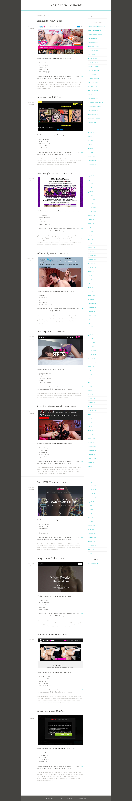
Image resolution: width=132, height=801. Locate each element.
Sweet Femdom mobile (56, 774)
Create (81, 76)
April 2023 (90, 287)
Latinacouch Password (93, 86)
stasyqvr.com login (45, 626)
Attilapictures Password (93, 82)
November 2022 (92, 307)
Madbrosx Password (93, 110)
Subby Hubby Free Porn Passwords (53, 253)
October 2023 (91, 263)
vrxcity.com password (42, 549)
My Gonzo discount (56, 82)
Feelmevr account (77, 698)
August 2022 (91, 319)
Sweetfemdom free (44, 776)
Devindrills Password (93, 54)
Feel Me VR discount (57, 696)
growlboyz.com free (42, 164)
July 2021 (90, 370)
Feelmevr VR (56, 700)
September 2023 (92, 267)
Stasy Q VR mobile (44, 622)
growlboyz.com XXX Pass (49, 97)
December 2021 (92, 351)
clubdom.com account (50, 471)
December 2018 (92, 486)
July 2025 (90, 180)
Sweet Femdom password (69, 774)
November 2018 (92, 490)
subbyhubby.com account (64, 319)
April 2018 (90, 517)
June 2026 (90, 140)
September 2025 (92, 172)
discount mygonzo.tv (46, 82)
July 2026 (90, 136)
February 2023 (91, 295)
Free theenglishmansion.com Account (55, 173)
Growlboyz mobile (41, 162)
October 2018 (91, 494)
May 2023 (90, 283)
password (59, 393)
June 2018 (90, 509)
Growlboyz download (56, 160)
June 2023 (90, 279)
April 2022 (90, 335)
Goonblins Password (93, 74)
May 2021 (90, 378)
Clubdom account (72, 467)
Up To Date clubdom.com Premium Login (56, 406)
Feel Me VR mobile (57, 698)
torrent (66, 397)
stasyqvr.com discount (65, 624)
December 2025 (92, 160)
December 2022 (92, 303)
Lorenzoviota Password (93, 46)
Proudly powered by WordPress (56, 798)
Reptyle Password (92, 38)
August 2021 (91, 366)
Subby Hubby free (58, 315)
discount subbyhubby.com (47, 315)
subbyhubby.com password (60, 321)
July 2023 (90, 275)
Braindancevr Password (93, 66)
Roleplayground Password (94, 106)
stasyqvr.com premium (68, 626)
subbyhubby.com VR (42, 323)
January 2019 (91, 482)
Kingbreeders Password (94, 42)
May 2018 (90, 513)
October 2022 (91, 311)
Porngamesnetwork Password (95, 102)
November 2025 (92, 164)
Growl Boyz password (70, 158)
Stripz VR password (64, 395)
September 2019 (92, 458)
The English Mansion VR (62, 238)
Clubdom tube (40, 471)
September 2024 (92, 219)
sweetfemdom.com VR (47, 780)
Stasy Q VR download (57, 620)
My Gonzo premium (50, 84)
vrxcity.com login (76, 547)
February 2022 (91, 343)
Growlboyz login (77, 160)
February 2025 (91, 199)
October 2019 (91, 454)
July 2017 (90, 553)
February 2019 (91, 478)
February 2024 (91, 247)
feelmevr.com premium (54, 702)
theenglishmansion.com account (48, 240)
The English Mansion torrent (49, 238)
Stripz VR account (71, 393)
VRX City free (54, 543)
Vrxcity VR (67, 545)
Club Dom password (62, 467)
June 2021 (90, 374)
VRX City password (63, 543)
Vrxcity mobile (60, 545)
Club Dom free (44, 467)
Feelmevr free (40, 700)
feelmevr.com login (75, 700)
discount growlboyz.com (47, 158)
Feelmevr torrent (48, 700)
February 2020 (91, 438)
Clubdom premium (75, 469)
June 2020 (90, 422)
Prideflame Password (93, 122)
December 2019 (92, 446)
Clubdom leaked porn (57, 469)
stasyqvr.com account (54, 624)
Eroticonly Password (93, 58)
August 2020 (91, 414)
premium (64, 393)
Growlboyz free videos (67, 160)
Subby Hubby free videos (69, 315)
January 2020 (91, 442)
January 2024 (91, 251)
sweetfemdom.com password (63, 778)
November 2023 (92, 259)
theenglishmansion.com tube (66, 244)
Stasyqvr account (72, 622)
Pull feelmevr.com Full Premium (52, 635)
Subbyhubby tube (53, 319)
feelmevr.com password (43, 702)
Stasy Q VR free (67, 620)
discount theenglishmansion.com (49, 235)
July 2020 (90, 418)
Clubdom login (66, 469)
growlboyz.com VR (64, 164)
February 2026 (91, 156)
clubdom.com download (61, 471)
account (43, 393)
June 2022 (90, 327)
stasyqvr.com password (56, 626)
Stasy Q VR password (55, 622)
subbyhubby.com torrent (74, 321)
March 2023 (90, 291)
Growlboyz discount (46, 160)
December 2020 (92, 398)
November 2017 (92, 537)
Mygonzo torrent (44, 86)
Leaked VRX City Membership (51, 482)
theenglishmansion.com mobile (62, 242)
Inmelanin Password (93, 90)
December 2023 (92, 255)
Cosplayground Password (94, 98)
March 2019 (90, 474)
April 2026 (90, 148)
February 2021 (91, 390)
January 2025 (91, 204)
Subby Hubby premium (70, 317)
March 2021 (90, 386)
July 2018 (90, 506)
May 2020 (90, 426)
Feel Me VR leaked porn (46, 698)
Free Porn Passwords (93, 563)
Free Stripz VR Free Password (51, 332)
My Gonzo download (66, 82)
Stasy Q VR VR (64, 622)
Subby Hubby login (48, 317)
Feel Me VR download (68, 696)
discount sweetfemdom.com (47, 772)
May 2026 (90, 144)
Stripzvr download (46, 397)
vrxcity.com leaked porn (65, 547)
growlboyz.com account (70, 162)
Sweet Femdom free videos (74, 772)
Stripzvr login (54, 397)
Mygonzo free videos (68, 84)
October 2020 (91, 406)
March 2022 (90, 339)
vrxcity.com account (75, 545)
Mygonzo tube (52, 86)
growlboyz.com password (53, 164)
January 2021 (91, 394)
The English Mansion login (61, 237)
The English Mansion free (48, 237)
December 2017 (92, 533)
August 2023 (91, 271)
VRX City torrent (72, 543)
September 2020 (92, 410)
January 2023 (91, 299)
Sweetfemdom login (54, 776)
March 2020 (90, 434)
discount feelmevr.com (46, 696)
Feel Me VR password (67, 698)
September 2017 (92, 545)
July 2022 (90, 323)
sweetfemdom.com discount (48, 778)
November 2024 (92, 211)
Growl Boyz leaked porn (59, 158)
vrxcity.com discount (42, 547)
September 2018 (92, 498)
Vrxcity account (44, 545)
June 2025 (90, 184)
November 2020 (92, 402)
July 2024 (90, 227)
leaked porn (53, 393)
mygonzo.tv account (61, 86)
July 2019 (90, 466)
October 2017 (91, 541)
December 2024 (92, 207)
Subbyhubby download (42, 319)
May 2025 (90, 188)
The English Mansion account (64, 235)
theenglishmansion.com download (64, 240)
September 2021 (92, 362)
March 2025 (90, 196)
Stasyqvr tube (44, 624)
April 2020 (90, 430)
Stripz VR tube (73, 395)
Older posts (40, 789)
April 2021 (90, 382)
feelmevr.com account (65, 700)
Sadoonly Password (93, 62)
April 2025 (90, 192)
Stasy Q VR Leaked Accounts (50, 558)
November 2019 (92, 450)
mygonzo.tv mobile (71, 86)
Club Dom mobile (52, 467)
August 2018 (91, 502)
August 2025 (91, 176)
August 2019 (91, 462)
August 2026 (91, 132)
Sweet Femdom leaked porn (43, 774)
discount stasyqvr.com (46, 620)
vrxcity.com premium (53, 549)
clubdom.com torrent (42, 473)
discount (47, 393)
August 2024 (91, 223)
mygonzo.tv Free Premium (49, 21)
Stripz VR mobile (54, 395)
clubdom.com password (73, 471)
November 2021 (92, 355)
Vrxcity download (52, 545)
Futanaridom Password (93, 70)
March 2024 (90, 243)
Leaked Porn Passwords (66, 5)
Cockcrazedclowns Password (95, 34)
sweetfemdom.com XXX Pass (51, 711)
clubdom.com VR (52, 473)
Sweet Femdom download (61, 772)
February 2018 (91, 525)
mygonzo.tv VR (46, 88)
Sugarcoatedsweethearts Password (96, 26)
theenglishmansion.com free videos (45, 242)
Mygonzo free (59, 84)
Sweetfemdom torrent (65, 776)
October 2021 (91, 358)
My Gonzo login (75, 82)
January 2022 (91, 347)
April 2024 (90, 239)
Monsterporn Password (93, 78)
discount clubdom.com (62, 473)
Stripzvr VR (61, 397)
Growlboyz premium (51, 162)
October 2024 (91, 215)
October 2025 (91, 168)
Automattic (82, 798)
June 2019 (90, 470)
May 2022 (90, 331)
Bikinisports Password (93, 94)
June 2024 (90, 231)
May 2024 (90, 235)
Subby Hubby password (59, 317)
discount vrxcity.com (46, 543)
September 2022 (92, 315)
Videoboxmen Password (94, 118)
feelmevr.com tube (65, 702)
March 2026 (90, 152)
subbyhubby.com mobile (47, 321)
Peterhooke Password (93, 50)
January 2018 (91, 529)
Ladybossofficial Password (94, 30)
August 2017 (91, 549)
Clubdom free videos (47, 469)
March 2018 (90, 521)
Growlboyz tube (60, 162)
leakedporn (31, 28)
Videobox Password (93, 114)
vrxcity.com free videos (53, 547)
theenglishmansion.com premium (50, 244)
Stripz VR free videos (45, 395)
